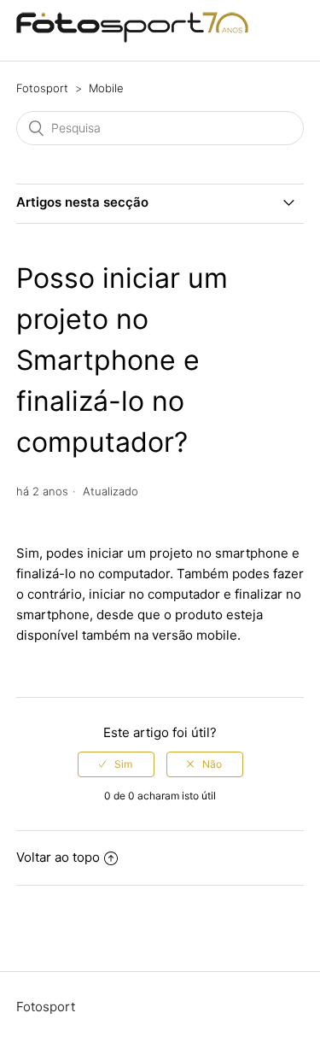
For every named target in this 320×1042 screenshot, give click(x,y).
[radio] (116, 764)
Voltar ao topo (58, 857)
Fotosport (42, 88)
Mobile (106, 88)
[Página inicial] (132, 39)
